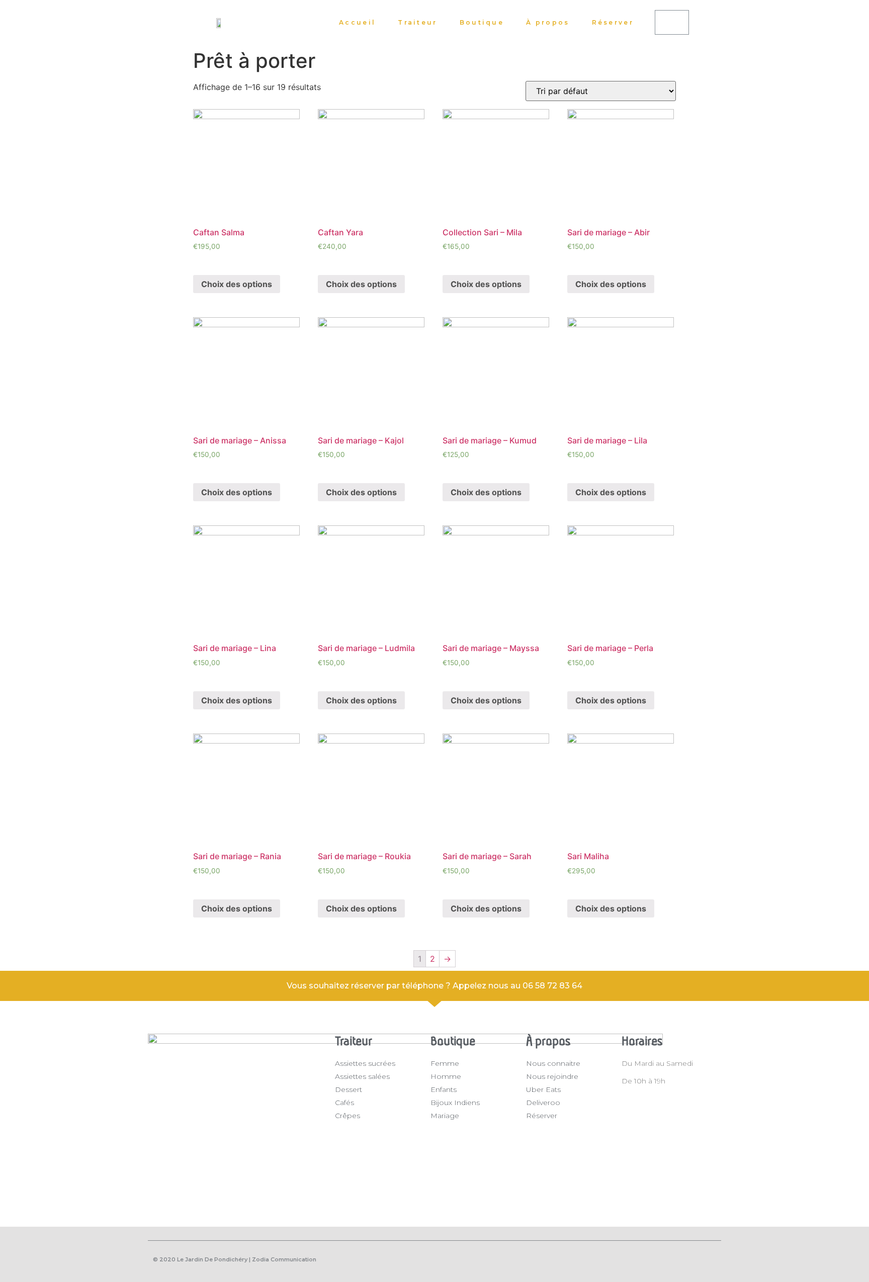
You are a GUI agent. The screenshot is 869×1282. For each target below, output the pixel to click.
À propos (547, 22)
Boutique (482, 22)
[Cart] (672, 22)
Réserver (613, 22)
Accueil (357, 22)
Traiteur (417, 22)
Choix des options (236, 284)
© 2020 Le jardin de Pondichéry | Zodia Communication (234, 1259)
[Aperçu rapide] (208, 261)
